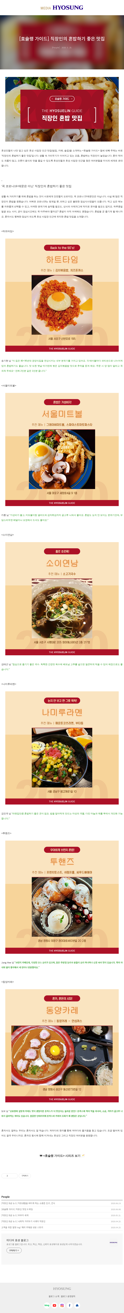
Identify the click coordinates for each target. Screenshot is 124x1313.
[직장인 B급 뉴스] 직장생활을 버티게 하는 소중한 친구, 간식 (28, 1203)
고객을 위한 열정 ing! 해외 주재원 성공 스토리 (22, 1227)
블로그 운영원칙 (68, 1296)
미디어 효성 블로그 (18, 1240)
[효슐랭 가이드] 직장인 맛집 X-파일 (17, 1209)
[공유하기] (11, 1176)
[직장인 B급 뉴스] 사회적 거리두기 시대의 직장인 (23, 1221)
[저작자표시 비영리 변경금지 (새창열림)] (35, 1176)
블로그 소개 (54, 1296)
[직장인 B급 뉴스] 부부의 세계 (14, 1215)
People (56, 47)
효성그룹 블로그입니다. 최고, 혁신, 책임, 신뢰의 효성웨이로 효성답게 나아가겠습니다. (44, 1244)
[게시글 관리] (14, 1176)
